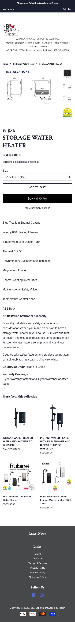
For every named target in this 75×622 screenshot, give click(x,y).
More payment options (37, 207)
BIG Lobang (37, 608)
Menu (10, 9)
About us (37, 558)
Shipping (7, 161)
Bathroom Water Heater (23, 63)
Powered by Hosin (54, 608)
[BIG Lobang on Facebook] (34, 595)
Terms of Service (37, 563)
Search (38, 554)
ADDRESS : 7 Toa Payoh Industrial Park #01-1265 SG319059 (37, 50)
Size (5, 170)
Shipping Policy (37, 577)
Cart (69, 9)
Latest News (37, 534)
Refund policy (37, 572)
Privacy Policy (37, 568)
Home (5, 63)
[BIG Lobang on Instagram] (42, 595)
